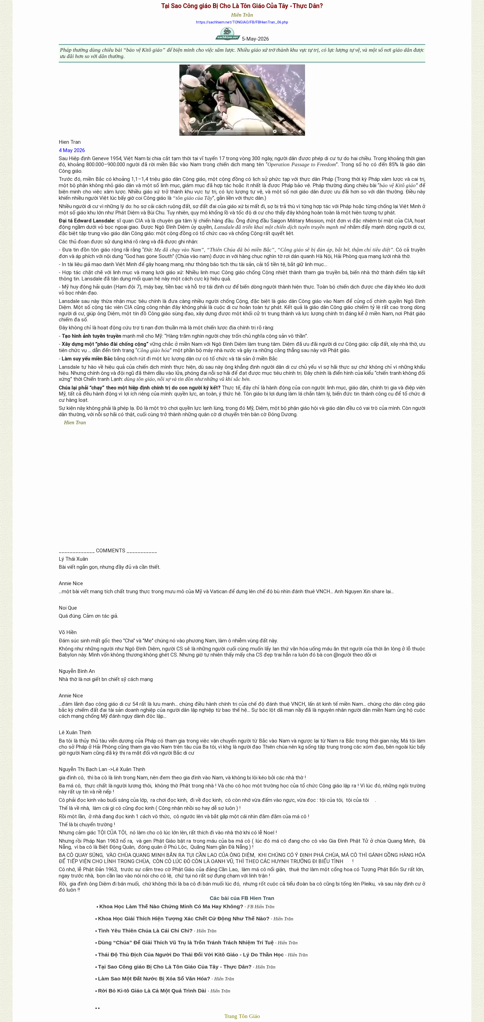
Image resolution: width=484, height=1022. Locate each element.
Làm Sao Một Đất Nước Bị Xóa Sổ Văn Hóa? (154, 979)
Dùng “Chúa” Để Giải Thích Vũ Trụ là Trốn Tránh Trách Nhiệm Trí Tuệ (186, 943)
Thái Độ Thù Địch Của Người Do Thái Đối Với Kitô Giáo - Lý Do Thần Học (191, 955)
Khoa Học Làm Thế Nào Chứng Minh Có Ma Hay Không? (171, 906)
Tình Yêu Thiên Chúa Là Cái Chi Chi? (145, 931)
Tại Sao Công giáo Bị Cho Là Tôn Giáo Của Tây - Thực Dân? (175, 967)
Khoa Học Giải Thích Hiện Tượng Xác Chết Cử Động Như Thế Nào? (183, 919)
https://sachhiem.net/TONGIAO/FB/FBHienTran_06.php (242, 22)
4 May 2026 (72, 150)
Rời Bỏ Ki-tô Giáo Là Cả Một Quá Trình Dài (153, 991)
